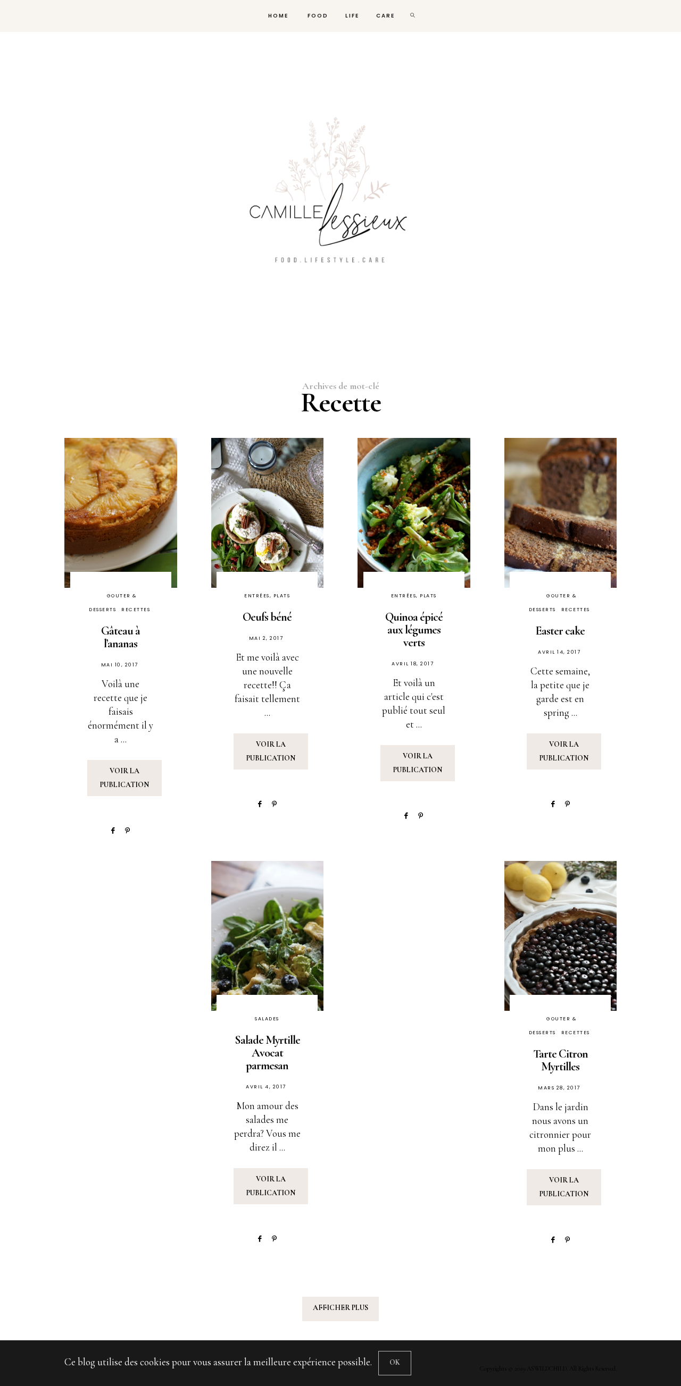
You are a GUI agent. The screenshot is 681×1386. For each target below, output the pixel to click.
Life (352, 16)
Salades (267, 1019)
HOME (277, 16)
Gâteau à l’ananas (120, 637)
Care (385, 16)
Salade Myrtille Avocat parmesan (267, 1052)
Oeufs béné (267, 617)
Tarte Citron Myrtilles (560, 1060)
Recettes (135, 609)
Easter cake (560, 631)
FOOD (316, 16)
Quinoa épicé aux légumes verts (414, 629)
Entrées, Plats (267, 596)
